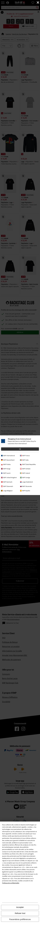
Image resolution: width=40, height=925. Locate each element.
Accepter (20, 907)
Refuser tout (20, 913)
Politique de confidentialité (10, 883)
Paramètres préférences (20, 919)
